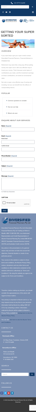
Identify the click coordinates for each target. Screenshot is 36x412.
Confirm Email (5, 145)
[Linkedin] (10, 12)
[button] (33, 12)
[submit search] (32, 7)
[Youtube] (6, 12)
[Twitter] (5, 393)
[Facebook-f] (3, 12)
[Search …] (15, 6)
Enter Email (4, 138)
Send (4, 210)
